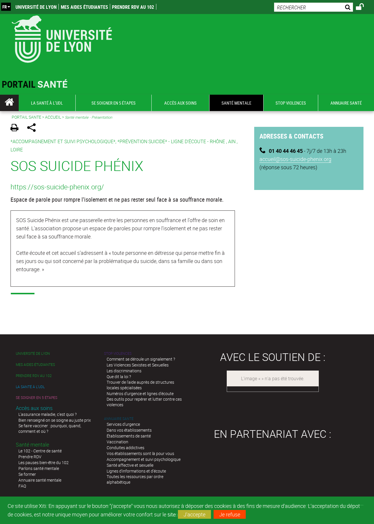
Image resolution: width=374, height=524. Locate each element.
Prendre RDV (29, 456)
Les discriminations (124, 370)
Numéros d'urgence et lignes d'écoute (140, 393)
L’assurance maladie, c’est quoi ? (47, 414)
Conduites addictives (125, 447)
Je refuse (229, 514)
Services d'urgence (123, 424)
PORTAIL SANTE (26, 117)
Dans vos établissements (129, 430)
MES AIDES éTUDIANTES (84, 7)
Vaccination (117, 442)
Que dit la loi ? (119, 376)
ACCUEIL (53, 117)
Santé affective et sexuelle (130, 465)
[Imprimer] (16, 128)
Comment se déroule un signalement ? (141, 359)
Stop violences (117, 353)
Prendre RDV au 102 (133, 7)
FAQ (22, 486)
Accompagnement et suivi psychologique (144, 459)
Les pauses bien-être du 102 (43, 462)
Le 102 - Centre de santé (40, 451)
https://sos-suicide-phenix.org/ (57, 186)
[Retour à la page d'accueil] (61, 38)
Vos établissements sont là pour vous (140, 453)
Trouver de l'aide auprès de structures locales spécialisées (140, 384)
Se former (27, 474)
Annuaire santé (119, 418)
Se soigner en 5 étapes (36, 397)
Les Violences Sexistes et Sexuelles (138, 365)
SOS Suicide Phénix (77, 165)
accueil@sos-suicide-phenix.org (295, 158)
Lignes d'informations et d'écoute (136, 471)
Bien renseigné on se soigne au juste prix (54, 420)
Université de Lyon (36, 7)
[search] (313, 7)
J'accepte (194, 514)
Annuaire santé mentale (39, 480)
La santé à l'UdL (30, 386)
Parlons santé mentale (38, 468)
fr (4, 7)
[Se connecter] (363, 7)
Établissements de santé (129, 436)
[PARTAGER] (33, 128)
